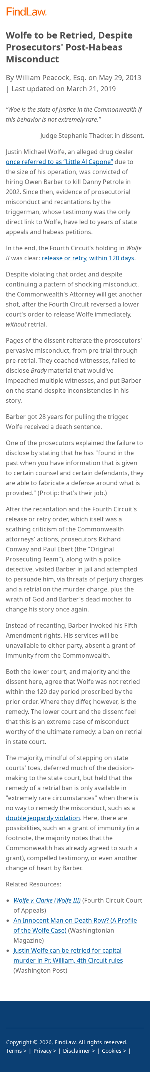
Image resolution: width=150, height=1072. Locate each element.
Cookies (112, 1050)
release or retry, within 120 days (88, 258)
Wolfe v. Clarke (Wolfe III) (47, 900)
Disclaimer (76, 1050)
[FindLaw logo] (29, 12)
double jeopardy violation (43, 818)
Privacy (42, 1050)
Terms (14, 1050)
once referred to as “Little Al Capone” (59, 161)
